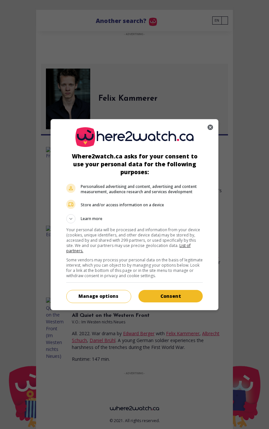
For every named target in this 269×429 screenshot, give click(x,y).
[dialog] (134, 214)
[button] (134, 218)
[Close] (210, 127)
